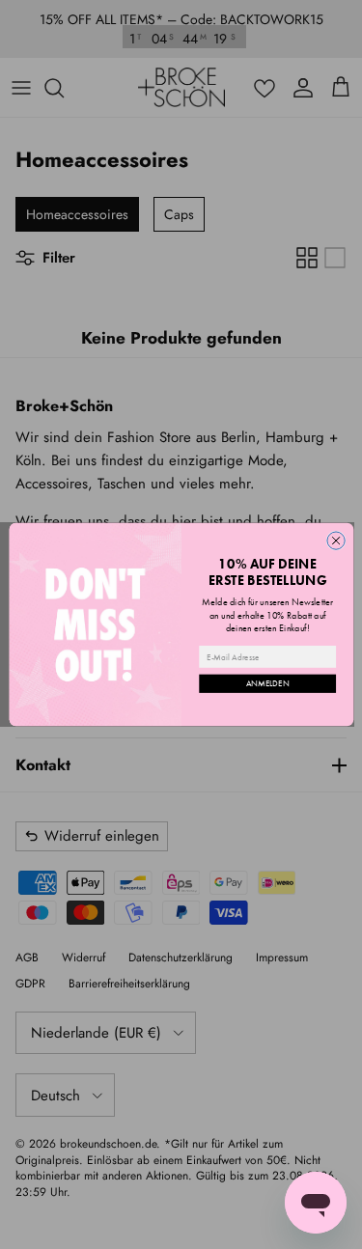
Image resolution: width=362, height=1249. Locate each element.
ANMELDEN (267, 683)
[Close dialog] (335, 540)
